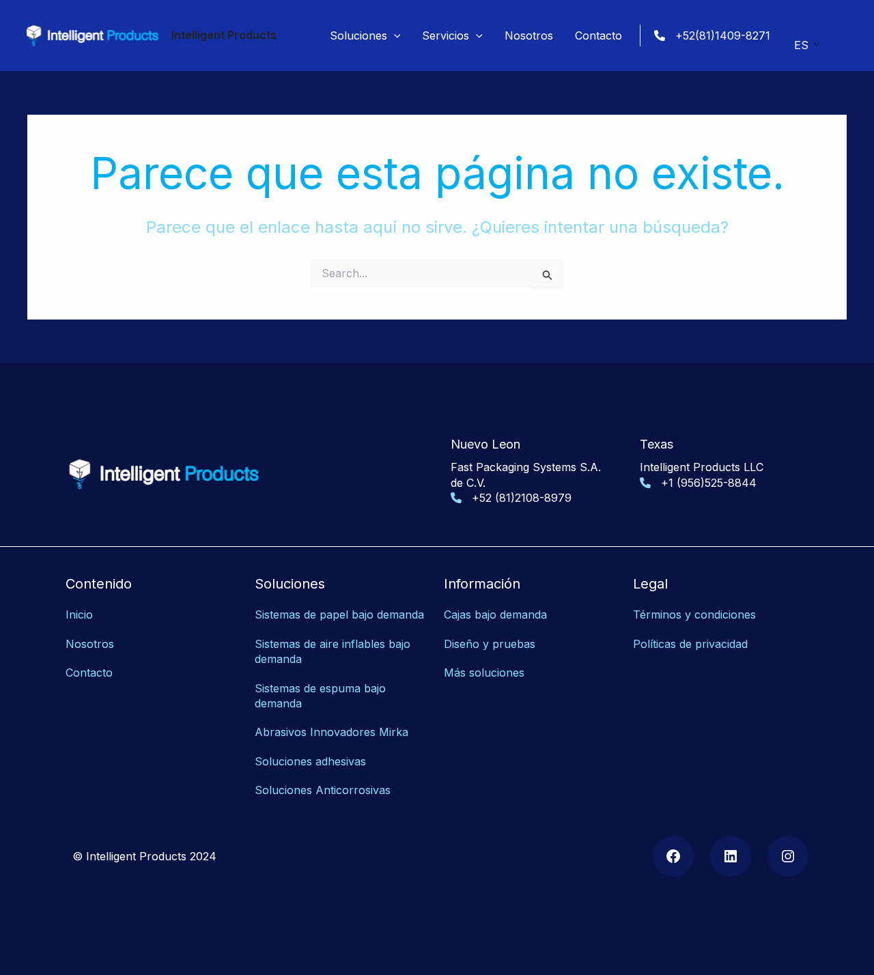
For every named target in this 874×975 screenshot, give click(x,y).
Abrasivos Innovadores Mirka (331, 732)
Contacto (89, 672)
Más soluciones (484, 672)
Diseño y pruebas (489, 644)
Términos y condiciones (694, 614)
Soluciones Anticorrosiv (317, 790)
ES (801, 45)
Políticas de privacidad (690, 644)
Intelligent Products (224, 35)
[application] (394, 35)
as (385, 790)
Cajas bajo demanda (495, 614)
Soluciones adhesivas (310, 761)
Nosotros (90, 644)
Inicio (79, 614)
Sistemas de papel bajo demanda (339, 614)
